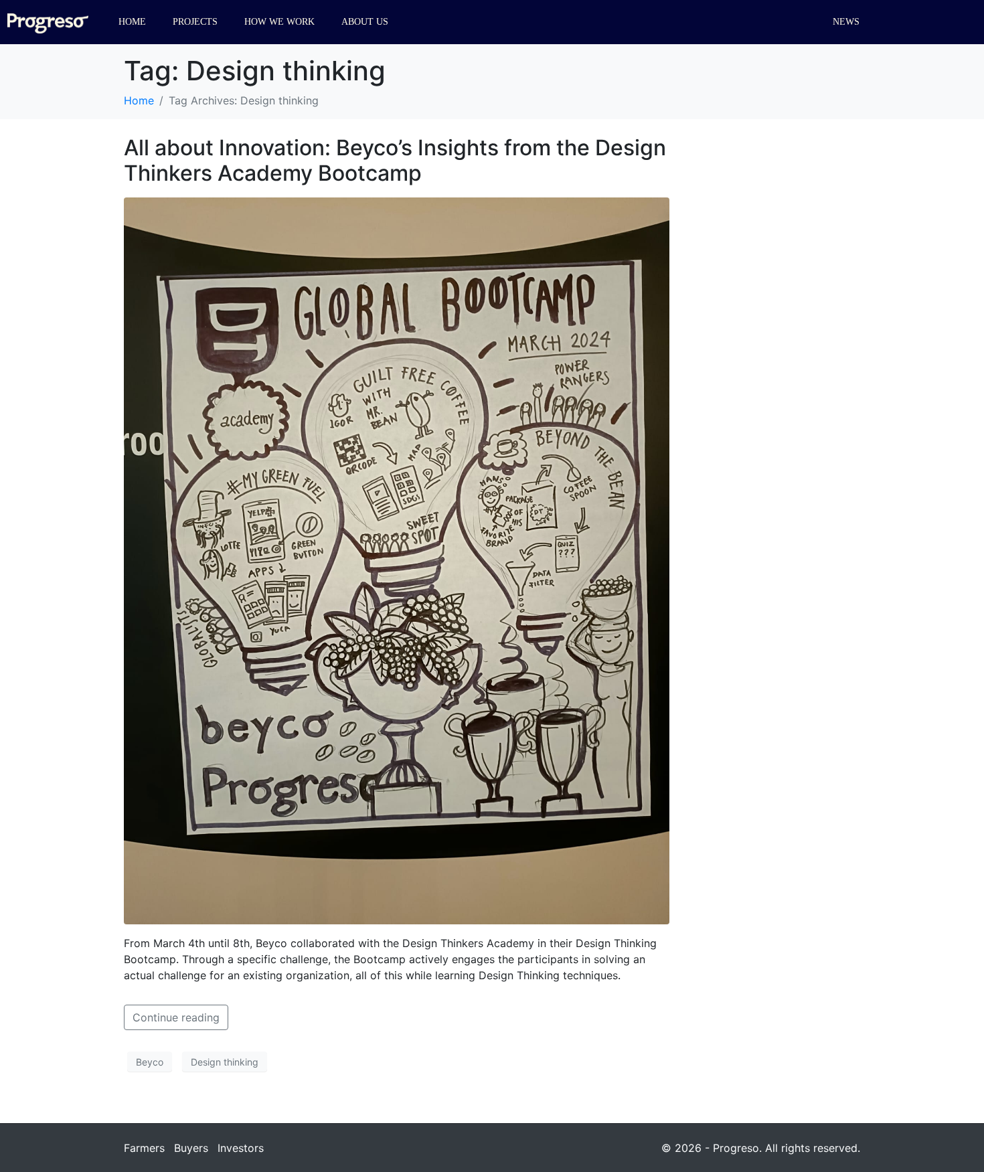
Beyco (149, 1062)
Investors (241, 1148)
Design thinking (224, 1062)
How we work (279, 22)
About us (364, 22)
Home (132, 22)
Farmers (144, 1148)
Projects (195, 22)
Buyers (191, 1148)
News (846, 22)
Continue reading (176, 1017)
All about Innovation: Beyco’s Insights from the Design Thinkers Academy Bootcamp (395, 160)
